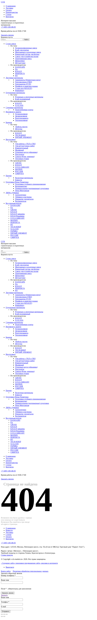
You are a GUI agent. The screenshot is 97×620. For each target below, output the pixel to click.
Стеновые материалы (14, 108)
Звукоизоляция (21, 116)
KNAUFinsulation (17, 216)
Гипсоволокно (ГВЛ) (23, 82)
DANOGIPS (20, 67)
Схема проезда (7, 555)
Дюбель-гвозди (21, 127)
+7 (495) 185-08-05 (8, 27)
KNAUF (18, 71)
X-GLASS (19, 105)
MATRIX (18, 169)
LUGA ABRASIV (22, 167)
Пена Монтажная (22, 191)
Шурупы (18, 129)
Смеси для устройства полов (26, 56)
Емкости (18, 180)
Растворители (20, 201)
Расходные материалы (24, 178)
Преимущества (12, 12)
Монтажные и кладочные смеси (28, 52)
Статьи (8, 14)
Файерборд (19, 91)
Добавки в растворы (23, 197)
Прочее (9, 176)
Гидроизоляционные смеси (26, 48)
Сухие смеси (11, 44)
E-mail (3, 607)
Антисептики (20, 195)
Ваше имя (5, 580)
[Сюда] (4, 616)
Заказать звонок (7, 35)
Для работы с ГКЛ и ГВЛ (25, 144)
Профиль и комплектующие (26, 86)
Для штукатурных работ (25, 146)
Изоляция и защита (13, 112)
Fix (16, 69)
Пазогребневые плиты (24, 110)
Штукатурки (20, 63)
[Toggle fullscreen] (4, 614)
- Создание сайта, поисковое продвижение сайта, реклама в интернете (29, 563)
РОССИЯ (19, 171)
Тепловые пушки (22, 159)
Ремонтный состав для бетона (27, 54)
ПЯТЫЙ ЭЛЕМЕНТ (23, 137)
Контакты (10, 17)
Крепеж (9, 122)
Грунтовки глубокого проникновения (30, 184)
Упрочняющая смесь (23, 59)
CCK (3, 2)
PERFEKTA (20, 73)
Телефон (5, 602)
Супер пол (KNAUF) (23, 88)
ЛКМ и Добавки (12, 193)
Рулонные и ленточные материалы (29, 97)
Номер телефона (8, 575)
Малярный (19, 150)
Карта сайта (6, 571)
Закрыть (4, 595)
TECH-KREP (20, 135)
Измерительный (21, 148)
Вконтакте (10, 567)
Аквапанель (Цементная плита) (28, 80)
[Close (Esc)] (2, 614)
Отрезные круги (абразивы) (26, 152)
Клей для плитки (22, 50)
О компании (11, 6)
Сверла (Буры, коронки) (25, 157)
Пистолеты (19, 154)
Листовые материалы (14, 78)
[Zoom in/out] (7, 614)
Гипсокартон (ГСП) (23, 84)
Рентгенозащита (21, 118)
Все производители (13, 203)
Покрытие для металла (24, 199)
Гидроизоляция (21, 114)
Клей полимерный (22, 99)
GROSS (18, 163)
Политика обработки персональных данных (30, 571)
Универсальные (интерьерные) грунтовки (32, 188)
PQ (16, 76)
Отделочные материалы (15, 93)
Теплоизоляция (21, 120)
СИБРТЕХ (19, 174)
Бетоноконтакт (21, 186)
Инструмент (11, 139)
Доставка (9, 8)
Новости (9, 530)
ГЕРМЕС (14, 231)
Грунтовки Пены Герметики (17, 182)
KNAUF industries (17, 214)
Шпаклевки (20, 61)
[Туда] (2, 616)
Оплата (9, 10)
